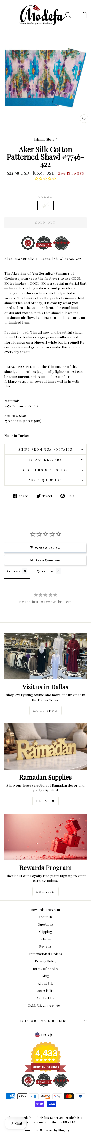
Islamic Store (44, 139)
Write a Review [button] (47, 548)
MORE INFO (45, 710)
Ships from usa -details (45, 449)
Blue (45, 205)
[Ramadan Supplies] (45, 746)
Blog (45, 976)
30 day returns (45, 459)
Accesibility (45, 990)
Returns (45, 939)
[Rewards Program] (45, 837)
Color (45, 196)
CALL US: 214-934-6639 (45, 1005)
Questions (45, 924)
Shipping (45, 931)
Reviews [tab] (13, 571)
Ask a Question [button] (47, 560)
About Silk (45, 983)
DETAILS (45, 801)
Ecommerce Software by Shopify (45, 1130)
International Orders (45, 954)
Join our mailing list (44, 1021)
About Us (46, 917)
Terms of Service (45, 968)
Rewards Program (45, 909)
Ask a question (45, 480)
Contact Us (45, 998)
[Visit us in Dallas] (45, 656)
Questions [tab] (45, 571)
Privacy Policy (45, 961)
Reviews (45, 946)
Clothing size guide (45, 470)
